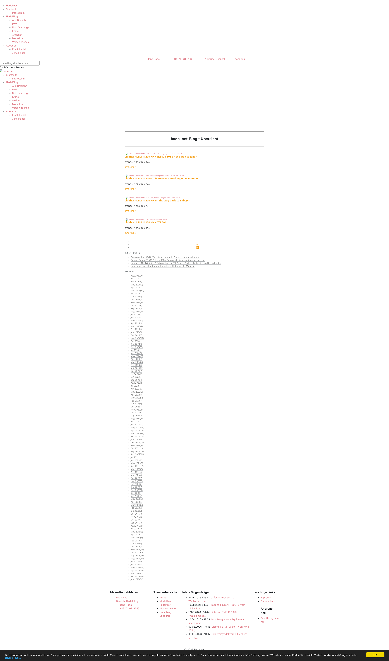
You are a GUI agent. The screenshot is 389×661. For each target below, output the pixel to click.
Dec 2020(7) (136, 478)
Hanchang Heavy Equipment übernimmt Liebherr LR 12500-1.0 (162, 266)
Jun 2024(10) (137, 353)
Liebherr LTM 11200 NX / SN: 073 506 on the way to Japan (161, 156)
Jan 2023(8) (136, 403)
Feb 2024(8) (136, 365)
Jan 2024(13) (137, 367)
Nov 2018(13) (137, 549)
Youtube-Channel (214, 58)
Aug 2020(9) (137, 490)
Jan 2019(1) (136, 543)
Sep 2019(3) (136, 522)
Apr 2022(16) (137, 430)
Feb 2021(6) (136, 472)
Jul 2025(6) (136, 314)
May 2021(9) (137, 463)
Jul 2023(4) (136, 385)
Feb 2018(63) (137, 576)
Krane (15, 31)
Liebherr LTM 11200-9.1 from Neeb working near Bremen (161, 178)
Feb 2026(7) (136, 293)
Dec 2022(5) (136, 406)
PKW (14, 23)
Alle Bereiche (19, 20)
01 (197, 244)
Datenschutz (268, 601)
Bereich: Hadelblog (127, 601)
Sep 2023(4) (136, 379)
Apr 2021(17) (137, 466)
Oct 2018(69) (137, 552)
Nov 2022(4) (137, 409)
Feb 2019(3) (136, 540)
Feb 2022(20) (137, 436)
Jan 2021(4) (136, 475)
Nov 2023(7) (137, 373)
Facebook (239, 58)
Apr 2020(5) (136, 501)
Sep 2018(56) (137, 555)
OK (375, 655)
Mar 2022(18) (137, 433)
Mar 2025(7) (137, 326)
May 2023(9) (137, 391)
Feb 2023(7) (136, 400)
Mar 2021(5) (137, 469)
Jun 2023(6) (136, 388)
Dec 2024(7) (136, 335)
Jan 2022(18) (137, 439)
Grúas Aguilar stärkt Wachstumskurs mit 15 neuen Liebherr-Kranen (165, 257)
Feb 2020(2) (136, 507)
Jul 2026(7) (136, 278)
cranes (129, 162)
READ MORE (130, 167)
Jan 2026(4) (136, 296)
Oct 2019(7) (136, 519)
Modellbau (18, 38)
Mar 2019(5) (137, 537)
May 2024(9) (137, 356)
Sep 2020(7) (136, 487)
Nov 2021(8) (137, 445)
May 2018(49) (137, 567)
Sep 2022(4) (136, 415)
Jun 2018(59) (137, 564)
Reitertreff (165, 604)
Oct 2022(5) (136, 412)
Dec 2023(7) (136, 370)
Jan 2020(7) (136, 510)
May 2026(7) (137, 284)
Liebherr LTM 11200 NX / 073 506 (145, 222)
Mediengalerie (168, 608)
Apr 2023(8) (136, 394)
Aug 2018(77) (137, 558)
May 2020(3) (137, 498)
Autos (163, 597)
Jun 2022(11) (137, 424)
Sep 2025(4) (136, 308)
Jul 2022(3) (136, 421)
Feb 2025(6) (136, 329)
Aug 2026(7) (137, 275)
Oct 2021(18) (137, 448)
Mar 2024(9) (137, 362)
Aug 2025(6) (137, 311)
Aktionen (17, 34)
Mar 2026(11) (137, 290)
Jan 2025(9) (136, 332)
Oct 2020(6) (136, 483)
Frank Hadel (19, 49)
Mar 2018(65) (137, 573)
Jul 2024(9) (136, 350)
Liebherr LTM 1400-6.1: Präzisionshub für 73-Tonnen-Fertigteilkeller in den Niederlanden (176, 263)
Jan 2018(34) (137, 579)
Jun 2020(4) (136, 495)
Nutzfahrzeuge (20, 27)
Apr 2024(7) (136, 358)
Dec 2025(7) (136, 299)
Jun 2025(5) (136, 317)
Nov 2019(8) (137, 516)
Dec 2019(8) (136, 513)
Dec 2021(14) (137, 442)
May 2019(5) (137, 531)
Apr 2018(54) (137, 570)
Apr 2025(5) (136, 323)
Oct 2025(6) (136, 305)
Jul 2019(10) (136, 528)
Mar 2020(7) (137, 504)
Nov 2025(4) (137, 302)
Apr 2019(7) (136, 534)
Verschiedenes (20, 41)
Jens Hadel (18, 52)
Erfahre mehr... (13, 657)
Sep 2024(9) (136, 344)
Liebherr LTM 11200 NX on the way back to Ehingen (157, 200)
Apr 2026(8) (136, 287)
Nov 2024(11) (137, 338)
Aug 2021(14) (137, 454)
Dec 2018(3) (136, 546)
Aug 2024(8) (137, 347)
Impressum (18, 12)
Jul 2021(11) (136, 457)
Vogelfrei (165, 615)
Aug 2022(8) (137, 418)
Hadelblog (165, 612)
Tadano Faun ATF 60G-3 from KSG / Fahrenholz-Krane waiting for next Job (168, 260)
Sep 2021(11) (137, 451)
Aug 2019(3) (137, 525)
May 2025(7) (137, 320)
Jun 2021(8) (136, 460)
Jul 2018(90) (136, 561)
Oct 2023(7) (136, 376)
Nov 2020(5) (137, 481)
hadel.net (121, 597)
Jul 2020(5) (136, 492)
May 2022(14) (137, 427)
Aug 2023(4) (137, 382)
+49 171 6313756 (181, 58)
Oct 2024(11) (137, 341)
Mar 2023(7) (137, 397)
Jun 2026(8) (136, 281)
